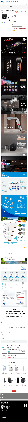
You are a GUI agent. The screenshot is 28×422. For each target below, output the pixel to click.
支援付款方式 (14, 30)
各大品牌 (3, 10)
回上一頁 (14, 390)
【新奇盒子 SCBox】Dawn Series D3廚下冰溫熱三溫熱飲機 (23, 385)
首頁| (2, 10)
